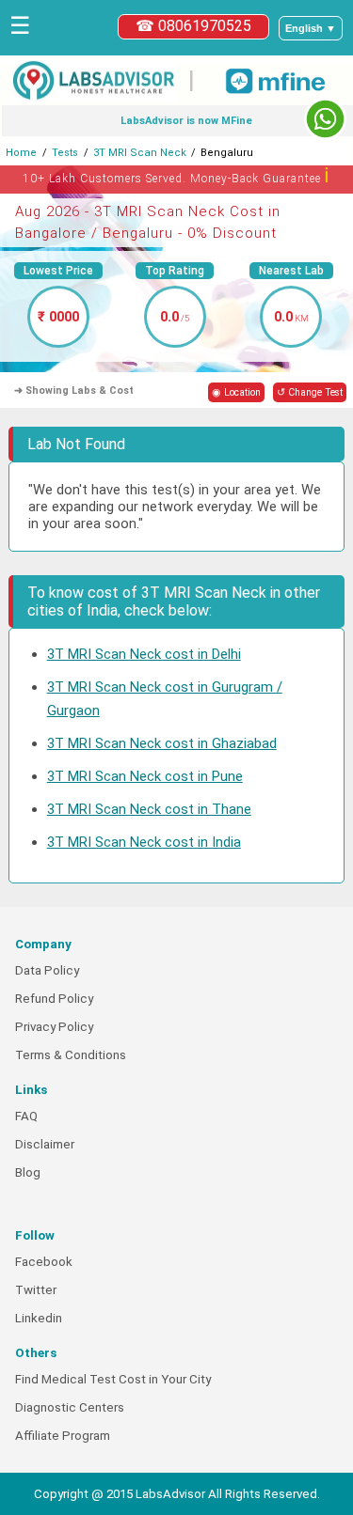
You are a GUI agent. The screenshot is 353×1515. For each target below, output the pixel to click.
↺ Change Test (310, 392)
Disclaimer (44, 1144)
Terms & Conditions (70, 1055)
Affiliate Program (62, 1436)
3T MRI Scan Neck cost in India (144, 842)
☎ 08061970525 (193, 26)
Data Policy (47, 970)
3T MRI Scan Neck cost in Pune (145, 776)
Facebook (43, 1262)
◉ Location (236, 392)
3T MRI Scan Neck (139, 153)
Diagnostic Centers (69, 1407)
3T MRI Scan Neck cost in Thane (149, 809)
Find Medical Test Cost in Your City (113, 1379)
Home (21, 153)
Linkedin (38, 1318)
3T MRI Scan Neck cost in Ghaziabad (162, 743)
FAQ (26, 1116)
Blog (27, 1172)
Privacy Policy (54, 1027)
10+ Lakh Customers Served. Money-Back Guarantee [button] (176, 175)
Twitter (35, 1290)
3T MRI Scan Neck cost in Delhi (144, 654)
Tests (65, 153)
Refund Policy (54, 999)
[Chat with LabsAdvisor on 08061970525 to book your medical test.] (325, 119)
